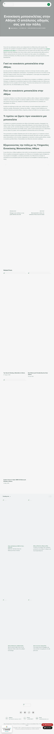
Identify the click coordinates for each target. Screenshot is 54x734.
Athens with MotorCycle (12, 546)
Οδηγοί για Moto (41, 28)
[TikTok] (29, 712)
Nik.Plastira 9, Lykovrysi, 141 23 (15, 719)
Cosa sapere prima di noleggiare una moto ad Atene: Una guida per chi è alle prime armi (41, 649)
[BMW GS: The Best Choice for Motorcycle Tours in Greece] (5, 548)
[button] (47, 727)
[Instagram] (25, 712)
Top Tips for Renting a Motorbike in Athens (14, 373)
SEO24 (37, 729)
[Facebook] (21, 712)
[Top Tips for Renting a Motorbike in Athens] (14, 321)
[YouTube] (33, 712)
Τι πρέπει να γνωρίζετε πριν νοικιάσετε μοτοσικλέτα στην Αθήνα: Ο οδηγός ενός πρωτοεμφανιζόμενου (42, 549)
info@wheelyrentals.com (44, 719)
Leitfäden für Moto (20, 645)
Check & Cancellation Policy (33, 723)
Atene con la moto (36, 645)
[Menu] (48, 4)
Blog (5, 723)
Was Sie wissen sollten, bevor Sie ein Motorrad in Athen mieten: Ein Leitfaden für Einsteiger (16, 649)
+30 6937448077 (30, 719)
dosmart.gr (38, 727)
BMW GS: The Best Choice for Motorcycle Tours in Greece (14, 549)
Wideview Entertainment (26, 729)
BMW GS (19, 546)
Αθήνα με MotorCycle (33, 28)
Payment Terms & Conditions (19, 723)
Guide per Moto (43, 645)
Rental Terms (9, 723)
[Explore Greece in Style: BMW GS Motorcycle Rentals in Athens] (14, 428)
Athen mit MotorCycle (12, 645)
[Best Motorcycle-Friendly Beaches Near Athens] (39, 321)
